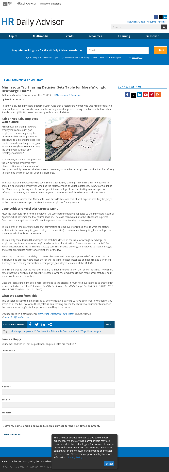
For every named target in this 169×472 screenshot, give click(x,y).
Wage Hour (87, 331)
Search (164, 27)
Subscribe (152, 36)
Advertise (162, 21)
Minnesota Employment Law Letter (56, 313)
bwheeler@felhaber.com (16, 317)
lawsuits (45, 331)
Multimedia (41, 36)
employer (28, 331)
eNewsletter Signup (136, 21)
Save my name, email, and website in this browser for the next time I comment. (52, 425)
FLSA (37, 331)
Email (6, 399)
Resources (95, 36)
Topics (13, 36)
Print (109, 324)
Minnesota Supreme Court (65, 331)
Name (6, 386)
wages (97, 331)
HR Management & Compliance (67, 95)
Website (7, 412)
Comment (8, 350)
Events (69, 36)
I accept (109, 463)
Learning (124, 36)
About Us (151, 21)
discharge (16, 331)
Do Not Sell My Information (49, 461)
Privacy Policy (29, 461)
